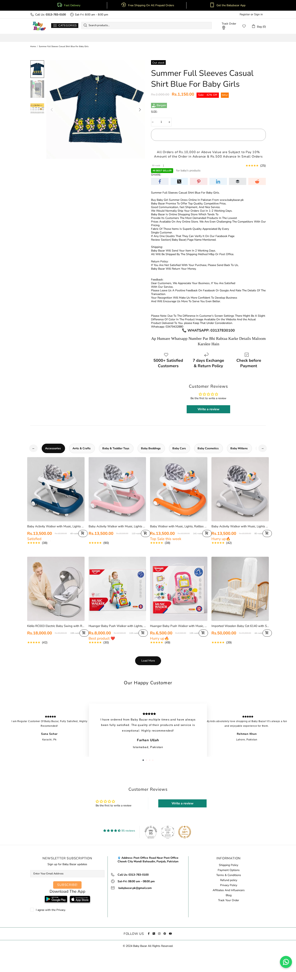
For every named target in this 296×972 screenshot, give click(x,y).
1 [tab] (143, 760)
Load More (148, 661)
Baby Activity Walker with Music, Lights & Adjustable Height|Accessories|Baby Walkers (56, 526)
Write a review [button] (208, 409)
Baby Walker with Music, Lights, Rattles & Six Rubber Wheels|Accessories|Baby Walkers (178, 526)
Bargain (161, 105)
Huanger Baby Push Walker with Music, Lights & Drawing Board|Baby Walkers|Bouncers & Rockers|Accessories (178, 626)
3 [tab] (149, 760)
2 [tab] (146, 760)
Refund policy (228, 880)
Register (245, 14)
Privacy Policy (228, 885)
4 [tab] (152, 760)
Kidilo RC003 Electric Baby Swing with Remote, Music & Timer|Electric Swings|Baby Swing (56, 626)
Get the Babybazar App (230, 5)
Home (33, 46)
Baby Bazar (39, 26)
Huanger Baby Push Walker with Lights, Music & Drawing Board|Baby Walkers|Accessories (117, 626)
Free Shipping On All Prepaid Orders (151, 5)
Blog (229, 895)
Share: (156, 175)
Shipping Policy (228, 865)
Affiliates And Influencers (229, 890)
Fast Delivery (72, 5)
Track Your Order (228, 900)
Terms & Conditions (228, 875)
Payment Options (229, 870)
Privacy (60, 910)
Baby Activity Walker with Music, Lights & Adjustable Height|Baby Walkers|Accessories (240, 526)
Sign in (258, 14)
